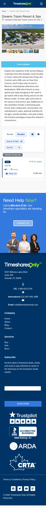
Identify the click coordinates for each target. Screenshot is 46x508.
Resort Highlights (23, 64)
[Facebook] (13, 488)
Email (7, 382)
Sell (6, 345)
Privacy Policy (29, 479)
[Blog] (33, 488)
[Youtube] (26, 488)
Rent (6, 349)
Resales (21, 134)
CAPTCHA (9, 394)
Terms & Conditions (12, 479)
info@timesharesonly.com (26, 305)
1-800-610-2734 (25, 289)
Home (7, 319)
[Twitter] (20, 488)
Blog (6, 325)
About (7, 322)
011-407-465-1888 (29, 297)
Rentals (10, 134)
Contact (8, 328)
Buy (6, 342)
